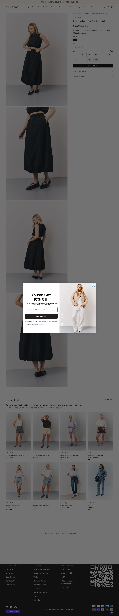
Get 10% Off (41, 316)
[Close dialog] (93, 285)
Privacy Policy (40, 324)
